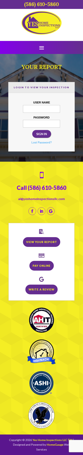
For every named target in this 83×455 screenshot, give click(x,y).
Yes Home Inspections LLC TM (52, 440)
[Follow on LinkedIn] (41, 211)
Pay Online (42, 265)
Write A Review (41, 289)
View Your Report (41, 242)
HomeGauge (55, 444)
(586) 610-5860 (41, 4)
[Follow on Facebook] (32, 211)
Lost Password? (41, 142)
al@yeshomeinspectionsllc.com (41, 199)
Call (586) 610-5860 (41, 187)
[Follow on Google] (51, 211)
